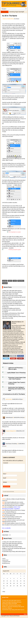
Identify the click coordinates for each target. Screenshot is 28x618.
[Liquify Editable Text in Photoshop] (4, 374)
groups (5, 280)
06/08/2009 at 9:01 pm (17, 399)
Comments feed (6, 561)
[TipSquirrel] (14, 4)
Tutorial (5, 283)
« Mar (3, 591)
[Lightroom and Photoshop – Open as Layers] (4, 369)
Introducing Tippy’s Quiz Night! (16, 11)
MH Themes (17, 615)
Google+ (13, 358)
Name (4, 473)
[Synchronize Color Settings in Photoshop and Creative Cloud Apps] (4, 389)
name (14, 280)
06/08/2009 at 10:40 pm (19, 417)
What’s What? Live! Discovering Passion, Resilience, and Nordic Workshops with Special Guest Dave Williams (13, 297)
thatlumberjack (9, 417)
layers (9, 280)
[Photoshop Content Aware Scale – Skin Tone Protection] (4, 379)
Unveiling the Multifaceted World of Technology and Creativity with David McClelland (11, 310)
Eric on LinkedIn (6, 528)
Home (25, 614)
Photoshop (20, 280)
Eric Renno (16, 18)
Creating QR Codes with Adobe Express (12, 290)
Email (4, 478)
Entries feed (5, 560)
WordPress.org (6, 563)
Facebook (20, 356)
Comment (5, 463)
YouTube (20, 358)
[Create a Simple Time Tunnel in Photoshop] (4, 384)
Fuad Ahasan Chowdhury (11, 443)
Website (13, 356)
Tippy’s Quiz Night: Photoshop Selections (12, 292)
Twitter (6, 358)
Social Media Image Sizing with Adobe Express (13, 300)
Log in (3, 558)
